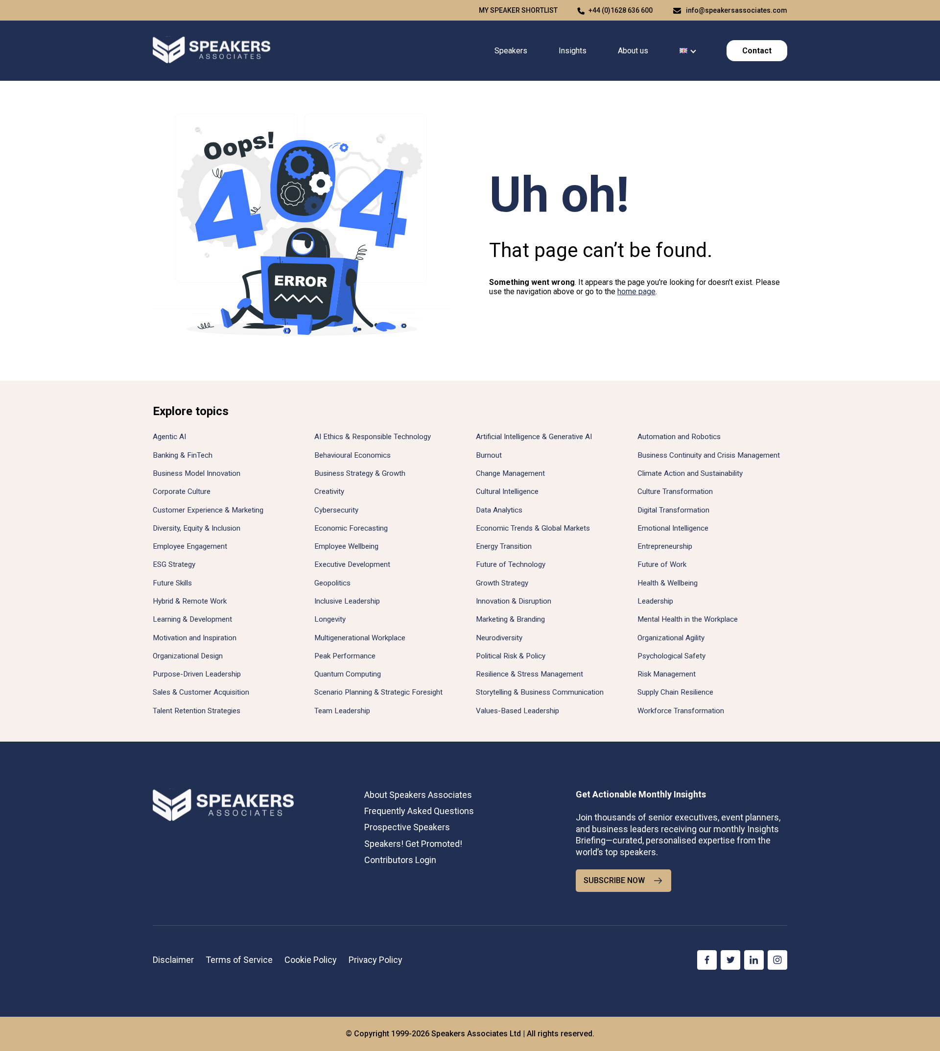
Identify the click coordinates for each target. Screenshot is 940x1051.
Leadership (655, 601)
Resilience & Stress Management (529, 674)
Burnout (489, 455)
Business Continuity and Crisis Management (708, 455)
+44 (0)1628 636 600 (620, 10)
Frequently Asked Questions (419, 811)
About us (633, 50)
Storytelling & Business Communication (540, 692)
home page (636, 291)
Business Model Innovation (196, 473)
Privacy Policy (375, 960)
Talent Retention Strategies (196, 710)
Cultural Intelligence (507, 491)
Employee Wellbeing (346, 546)
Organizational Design (188, 656)
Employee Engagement (190, 546)
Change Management (510, 473)
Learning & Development (192, 619)
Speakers (510, 50)
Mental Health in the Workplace (687, 619)
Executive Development (352, 564)
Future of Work (661, 564)
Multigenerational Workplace (359, 637)
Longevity (330, 619)
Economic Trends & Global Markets (533, 528)
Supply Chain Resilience (675, 692)
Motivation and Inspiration (194, 637)
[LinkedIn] (754, 960)
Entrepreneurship (664, 546)
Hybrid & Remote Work (190, 601)
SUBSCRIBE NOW (614, 880)
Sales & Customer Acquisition (201, 692)
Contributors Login (400, 860)
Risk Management (666, 674)
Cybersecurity (336, 510)
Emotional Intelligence (672, 528)
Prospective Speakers (407, 827)
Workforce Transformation (680, 710)
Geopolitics (332, 583)
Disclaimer (173, 960)
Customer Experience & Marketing (208, 510)
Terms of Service (239, 960)
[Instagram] (777, 960)
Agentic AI (169, 436)
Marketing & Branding (510, 619)
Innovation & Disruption (513, 601)
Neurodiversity (499, 637)
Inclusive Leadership (347, 601)
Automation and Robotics (679, 436)
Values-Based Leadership (517, 710)
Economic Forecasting (351, 528)
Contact (757, 50)
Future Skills (172, 583)
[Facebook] (707, 960)
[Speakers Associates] (211, 50)
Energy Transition (504, 546)
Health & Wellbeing (667, 583)
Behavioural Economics (352, 455)
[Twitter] (730, 960)
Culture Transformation (675, 491)
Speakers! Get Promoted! (413, 844)
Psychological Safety (671, 656)
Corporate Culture (182, 491)
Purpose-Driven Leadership (197, 674)
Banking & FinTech (182, 455)
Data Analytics (499, 510)
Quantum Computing (347, 674)
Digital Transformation (673, 510)
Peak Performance (345, 656)
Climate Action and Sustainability (690, 473)
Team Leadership (342, 710)
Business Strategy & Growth (359, 473)
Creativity (329, 491)
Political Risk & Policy (510, 656)
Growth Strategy (502, 583)
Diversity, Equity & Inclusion (196, 528)
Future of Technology (510, 564)
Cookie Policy (310, 960)
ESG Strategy (174, 564)
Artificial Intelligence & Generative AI (534, 436)
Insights (573, 50)
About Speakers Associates (418, 795)
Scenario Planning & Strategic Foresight (378, 692)
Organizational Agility (671, 637)
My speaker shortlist (518, 10)
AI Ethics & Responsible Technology (372, 436)
